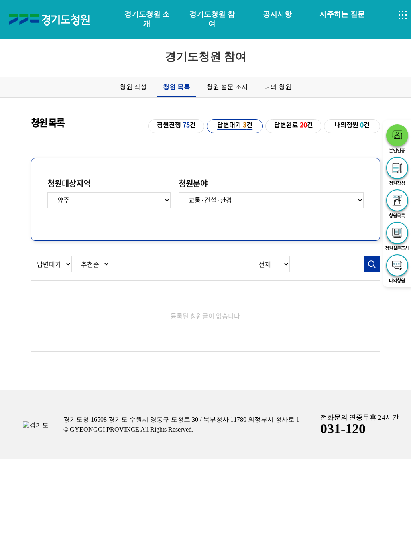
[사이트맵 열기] (403, 15)
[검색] (372, 264)
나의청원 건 (352, 125)
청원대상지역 (69, 183)
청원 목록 (176, 86)
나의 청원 (277, 86)
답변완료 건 (293, 125)
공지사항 (277, 14)
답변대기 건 (234, 125)
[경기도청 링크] (35, 425)
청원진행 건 (176, 125)
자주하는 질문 (342, 14)
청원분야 (193, 183)
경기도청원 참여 (212, 19)
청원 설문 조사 (227, 86)
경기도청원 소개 (147, 19)
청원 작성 (133, 86)
